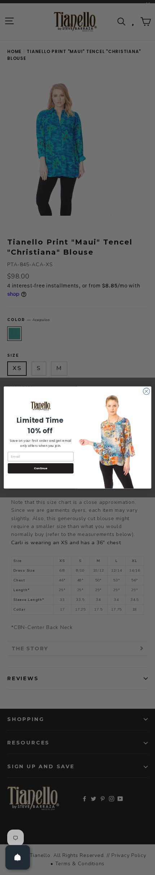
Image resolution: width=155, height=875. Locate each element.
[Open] (17, 857)
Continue (41, 468)
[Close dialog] (146, 391)
